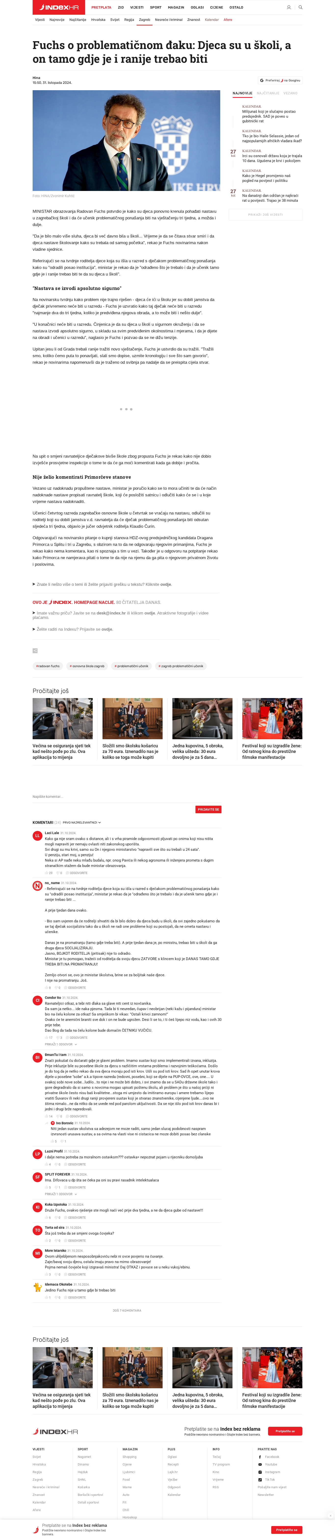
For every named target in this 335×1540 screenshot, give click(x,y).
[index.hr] (59, 7)
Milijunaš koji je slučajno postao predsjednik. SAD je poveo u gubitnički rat (269, 114)
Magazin (130, 1449)
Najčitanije (77, 20)
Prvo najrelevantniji (80, 822)
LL (37, 835)
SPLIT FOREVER (57, 1174)
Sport (156, 7)
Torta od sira (54, 1227)
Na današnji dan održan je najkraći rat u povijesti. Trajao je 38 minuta (270, 196)
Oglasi (197, 7)
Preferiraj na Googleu (283, 80)
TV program (221, 1464)
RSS (216, 1487)
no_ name (52, 883)
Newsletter (266, 1495)
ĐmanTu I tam (55, 1055)
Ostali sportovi (88, 1502)
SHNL (82, 1479)
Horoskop (130, 1517)
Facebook (272, 1457)
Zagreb (144, 20)
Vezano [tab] (290, 93)
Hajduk (83, 1472)
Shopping (129, 1457)
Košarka (84, 1487)
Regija (129, 20)
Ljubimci (129, 1472)
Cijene (216, 7)
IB (53, 1123)
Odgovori (174, 1487)
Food (126, 1479)
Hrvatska (98, 20)
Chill (126, 1510)
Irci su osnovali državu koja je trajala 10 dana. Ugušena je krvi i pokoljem (272, 156)
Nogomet (84, 1457)
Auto (126, 1495)
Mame (127, 1487)
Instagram (272, 1472)
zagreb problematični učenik (180, 666)
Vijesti (137, 7)
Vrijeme (218, 1479)
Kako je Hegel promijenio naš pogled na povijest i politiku (266, 176)
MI (37, 1253)
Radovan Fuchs (48, 666)
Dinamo (83, 1464)
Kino (216, 1472)
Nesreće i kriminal (168, 20)
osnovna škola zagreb (87, 666)
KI (37, 1207)
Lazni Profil (54, 1151)
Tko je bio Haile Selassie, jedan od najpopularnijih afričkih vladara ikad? (272, 136)
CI (37, 1000)
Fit (124, 1502)
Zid (121, 7)
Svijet (114, 20)
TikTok (270, 1479)
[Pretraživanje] (298, 7)
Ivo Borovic (64, 1123)
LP (37, 1154)
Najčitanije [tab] (268, 93)
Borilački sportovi (90, 1495)
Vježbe (173, 1479)
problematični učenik (131, 666)
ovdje (149, 613)
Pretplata (101, 7)
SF (37, 1177)
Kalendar (212, 20)
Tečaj (217, 1457)
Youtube (271, 1464)
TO (37, 1230)
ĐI (37, 1057)
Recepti (173, 1464)
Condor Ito (53, 998)
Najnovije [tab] (243, 93)
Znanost (193, 20)
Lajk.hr (173, 1472)
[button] (39, 717)
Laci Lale (52, 833)
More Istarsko (55, 1250)
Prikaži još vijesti (265, 214)
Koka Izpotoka (56, 1204)
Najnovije (57, 20)
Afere (228, 20)
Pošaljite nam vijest (272, 1487)
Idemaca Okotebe (58, 1284)
